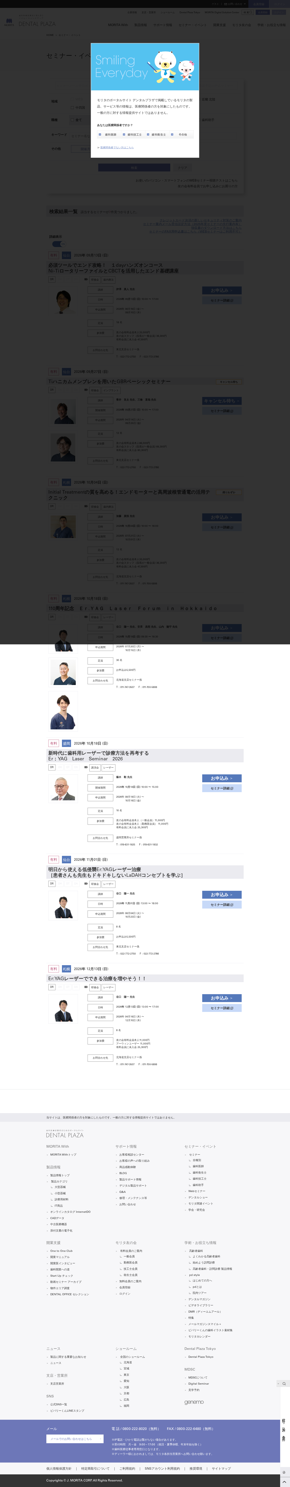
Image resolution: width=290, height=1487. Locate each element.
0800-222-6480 (189, 1429)
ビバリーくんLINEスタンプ (67, 1411)
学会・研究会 (196, 1210)
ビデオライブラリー (200, 1305)
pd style (194, 1275)
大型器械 (60, 1187)
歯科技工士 (200, 1179)
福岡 (126, 1406)
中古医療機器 (58, 1224)
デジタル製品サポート (133, 1186)
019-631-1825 (127, 845)
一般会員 (129, 1256)
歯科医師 (198, 1166)
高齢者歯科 (196, 1251)
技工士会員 (131, 1269)
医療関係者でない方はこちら (117, 148)
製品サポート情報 (130, 1179)
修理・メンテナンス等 (133, 1198)
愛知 (126, 1381)
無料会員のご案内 (130, 1281)
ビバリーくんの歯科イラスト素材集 (210, 1330)
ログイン (124, 1294)
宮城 (126, 1368)
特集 (191, 1318)
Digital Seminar (198, 1384)
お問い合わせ (127, 1204)
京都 (126, 1393)
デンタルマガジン (199, 1299)
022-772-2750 (128, 954)
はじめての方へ (202, 1280)
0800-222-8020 (135, 1429)
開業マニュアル (60, 1257)
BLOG (123, 1173)
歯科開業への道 (60, 1269)
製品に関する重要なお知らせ (68, 1357)
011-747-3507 (127, 687)
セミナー (194, 1155)
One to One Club (61, 1251)
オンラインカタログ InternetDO (70, 1212)
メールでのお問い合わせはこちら (71, 1439)
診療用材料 (61, 1199)
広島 (126, 1400)
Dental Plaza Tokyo (200, 1357)
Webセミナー (196, 1191)
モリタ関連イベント (200, 1204)
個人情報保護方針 (59, 1468)
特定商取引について (95, 1468)
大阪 (126, 1387)
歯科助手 (198, 1185)
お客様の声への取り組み (134, 1161)
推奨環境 (196, 1468)
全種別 (197, 1160)
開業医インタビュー (62, 1263)
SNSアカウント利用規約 (162, 1468)
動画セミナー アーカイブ (65, 1282)
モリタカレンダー (199, 1336)
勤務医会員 (131, 1262)
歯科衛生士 (200, 1173)
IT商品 (59, 1206)
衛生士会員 (131, 1275)
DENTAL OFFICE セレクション (69, 1294)
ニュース (55, 1363)
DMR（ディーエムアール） (205, 1312)
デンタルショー (198, 1197)
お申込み (220, 779)
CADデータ (57, 1218)
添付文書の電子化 (61, 1231)
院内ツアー (200, 1293)
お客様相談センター (131, 1155)
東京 (126, 1375)
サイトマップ (221, 1468)
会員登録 (124, 1287)
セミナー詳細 (220, 788)
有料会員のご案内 (131, 1251)
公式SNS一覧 (58, 1404)
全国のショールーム (132, 1357)
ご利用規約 (127, 1468)
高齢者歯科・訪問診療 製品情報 (212, 1269)
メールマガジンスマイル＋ (205, 1324)
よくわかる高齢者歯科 (206, 1256)
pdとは (197, 1287)
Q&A (122, 1192)
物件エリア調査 (60, 1288)
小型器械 (60, 1193)
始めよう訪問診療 (204, 1262)
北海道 (128, 1362)
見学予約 (193, 1390)
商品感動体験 (127, 1167)
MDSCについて (198, 1378)
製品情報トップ (60, 1175)
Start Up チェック (61, 1276)
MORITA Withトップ (63, 1155)
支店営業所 (57, 1384)
